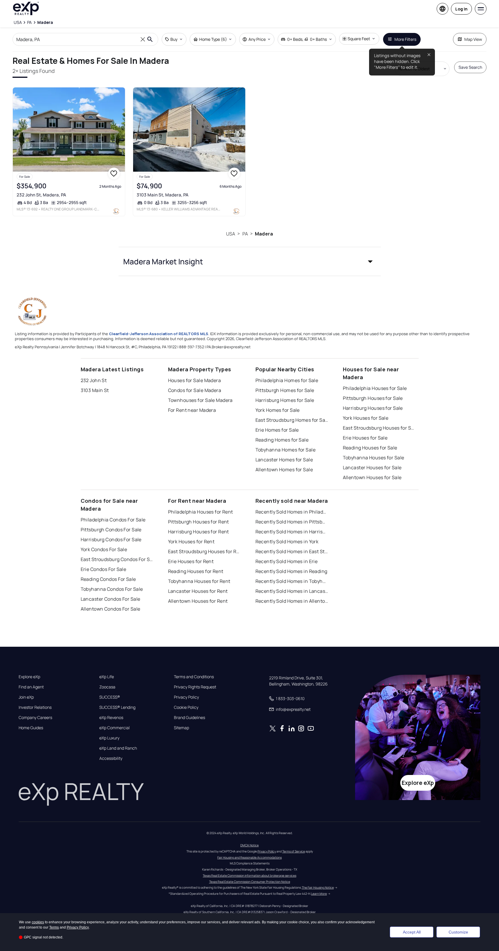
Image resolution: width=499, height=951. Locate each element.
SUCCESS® (109, 697)
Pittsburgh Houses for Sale (373, 398)
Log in (461, 9)
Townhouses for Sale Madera (200, 400)
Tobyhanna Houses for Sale (373, 457)
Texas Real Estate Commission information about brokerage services (249, 875)
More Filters (405, 39)
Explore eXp (29, 677)
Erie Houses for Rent (191, 561)
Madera (264, 234)
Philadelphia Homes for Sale (286, 380)
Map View (473, 39)
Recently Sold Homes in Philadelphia (291, 512)
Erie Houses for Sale (365, 438)
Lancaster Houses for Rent (198, 591)
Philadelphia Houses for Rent (200, 512)
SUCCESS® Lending (117, 707)
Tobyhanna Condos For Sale (112, 589)
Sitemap (181, 728)
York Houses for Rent (191, 541)
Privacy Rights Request (195, 687)
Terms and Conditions (194, 677)
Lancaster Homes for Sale (284, 459)
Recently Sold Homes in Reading (291, 571)
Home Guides (31, 728)
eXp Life (106, 677)
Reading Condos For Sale (108, 579)
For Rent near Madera (192, 410)
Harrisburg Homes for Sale (284, 400)
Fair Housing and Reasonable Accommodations (249, 857)
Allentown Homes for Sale (284, 469)
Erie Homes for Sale (277, 430)
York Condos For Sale (104, 549)
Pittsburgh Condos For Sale (111, 529)
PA (245, 234)
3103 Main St (95, 390)
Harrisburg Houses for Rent (198, 531)
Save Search (470, 67)
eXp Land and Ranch (118, 748)
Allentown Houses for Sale (372, 477)
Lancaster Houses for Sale (372, 467)
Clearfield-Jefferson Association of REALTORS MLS (158, 333)
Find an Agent (31, 687)
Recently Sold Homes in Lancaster (291, 591)
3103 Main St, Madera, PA (162, 195)
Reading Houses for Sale (370, 447)
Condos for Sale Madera (194, 390)
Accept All (412, 932)
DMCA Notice (249, 845)
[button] (250, 261)
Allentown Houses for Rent (198, 601)
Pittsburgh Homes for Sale (284, 390)
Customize (458, 932)
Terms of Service (293, 851)
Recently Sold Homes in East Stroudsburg (291, 551)
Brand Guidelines (189, 718)
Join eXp (26, 697)
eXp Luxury (109, 738)
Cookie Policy (186, 707)
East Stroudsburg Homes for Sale (291, 420)
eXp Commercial (114, 728)
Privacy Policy (186, 697)
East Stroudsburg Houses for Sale (379, 428)
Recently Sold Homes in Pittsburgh (291, 521)
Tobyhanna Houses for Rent (199, 581)
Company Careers (35, 718)
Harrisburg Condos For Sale (111, 539)
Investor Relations (35, 707)
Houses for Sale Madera (194, 380)
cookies (38, 922)
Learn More (319, 894)
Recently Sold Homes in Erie (286, 561)
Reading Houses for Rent (195, 571)
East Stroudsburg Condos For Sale (117, 559)
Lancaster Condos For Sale (110, 599)
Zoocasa (107, 687)
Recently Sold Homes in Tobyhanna (291, 581)
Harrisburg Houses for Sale (373, 408)
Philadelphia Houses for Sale (375, 388)
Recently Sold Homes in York (287, 541)
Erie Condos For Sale (103, 569)
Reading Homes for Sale (282, 440)
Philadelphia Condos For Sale (113, 519)
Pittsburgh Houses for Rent (198, 521)
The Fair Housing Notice (318, 887)
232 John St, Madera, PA (41, 195)
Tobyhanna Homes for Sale (285, 450)
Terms (54, 927)
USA (230, 234)
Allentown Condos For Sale (110, 609)
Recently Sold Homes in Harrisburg (291, 531)
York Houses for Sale (366, 418)
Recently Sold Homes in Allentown (291, 601)
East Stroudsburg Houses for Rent (204, 551)
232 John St (94, 380)
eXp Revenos (111, 718)
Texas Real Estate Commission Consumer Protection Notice (249, 882)
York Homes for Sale (277, 410)
